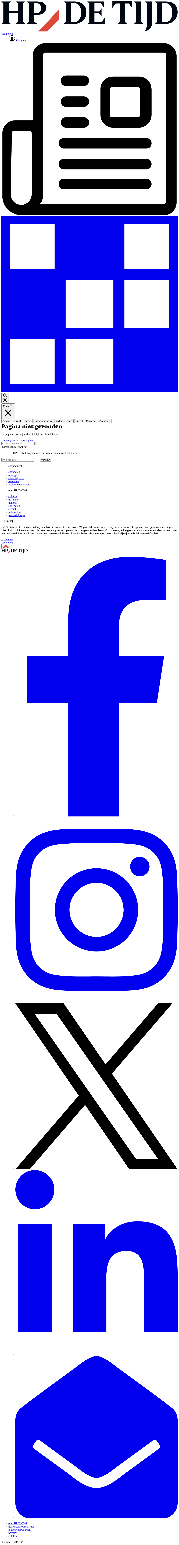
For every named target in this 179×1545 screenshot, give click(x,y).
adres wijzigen (16, 478)
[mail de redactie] (96, 1517)
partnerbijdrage (16, 515)
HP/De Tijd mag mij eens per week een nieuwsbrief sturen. (45, 452)
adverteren (14, 505)
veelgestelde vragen (19, 484)
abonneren (14, 471)
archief (12, 508)
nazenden (13, 481)
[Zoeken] (35, 443)
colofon (12, 496)
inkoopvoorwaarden (19, 1529)
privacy (12, 1532)
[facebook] (96, 815)
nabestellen (14, 512)
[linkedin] (96, 1354)
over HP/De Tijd (17, 1523)
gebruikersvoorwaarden (21, 1526)
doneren (12, 502)
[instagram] (96, 1001)
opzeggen (13, 475)
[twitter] (96, 1168)
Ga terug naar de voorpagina (17, 440)
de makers (14, 499)
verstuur (45, 460)
